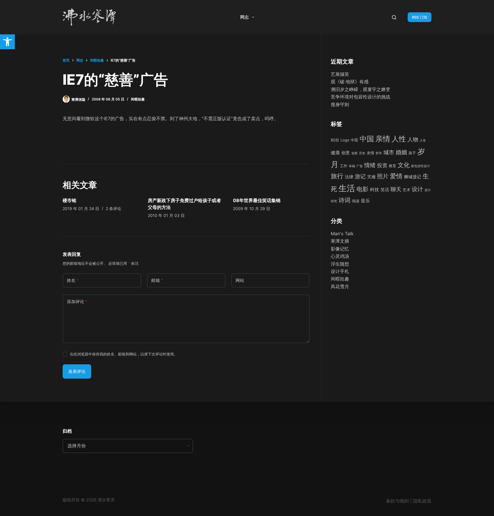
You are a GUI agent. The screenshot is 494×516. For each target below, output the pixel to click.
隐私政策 (422, 501)
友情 (370, 153)
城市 (388, 152)
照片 (383, 176)
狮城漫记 (412, 176)
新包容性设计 (420, 166)
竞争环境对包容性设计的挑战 (360, 97)
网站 (240, 280)
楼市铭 (69, 200)
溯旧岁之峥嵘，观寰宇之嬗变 (360, 89)
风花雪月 (340, 286)
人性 (399, 139)
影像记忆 (340, 249)
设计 (417, 189)
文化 (404, 165)
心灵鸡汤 (340, 256)
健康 (335, 152)
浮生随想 (340, 264)
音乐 (365, 200)
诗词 (344, 200)
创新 (354, 153)
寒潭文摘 (340, 241)
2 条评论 (113, 208)
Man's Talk (342, 233)
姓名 (73, 280)
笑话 (385, 189)
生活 (346, 188)
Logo (344, 140)
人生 (423, 140)
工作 (343, 165)
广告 (359, 166)
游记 (360, 176)
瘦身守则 (340, 104)
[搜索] (394, 17)
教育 (392, 165)
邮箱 (157, 280)
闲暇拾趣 (138, 99)
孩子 (412, 153)
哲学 (379, 153)
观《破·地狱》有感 (349, 81)
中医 (354, 140)
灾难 (371, 176)
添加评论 (77, 301)
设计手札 (340, 271)
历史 (362, 153)
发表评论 (76, 371)
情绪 (370, 165)
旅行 (337, 176)
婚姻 (401, 152)
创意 (345, 152)
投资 (382, 165)
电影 (362, 189)
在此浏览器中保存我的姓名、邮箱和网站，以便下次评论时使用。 (124, 354)
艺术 (406, 189)
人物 (412, 139)
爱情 (396, 176)
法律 (349, 176)
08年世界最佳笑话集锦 (256, 200)
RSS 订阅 (419, 17)
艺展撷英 (340, 74)
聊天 (396, 189)
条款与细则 (397, 501)
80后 (335, 140)
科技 (374, 189)
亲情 (382, 138)
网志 (244, 17)
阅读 (355, 201)
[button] (7, 41)
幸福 (352, 166)
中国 (367, 139)
